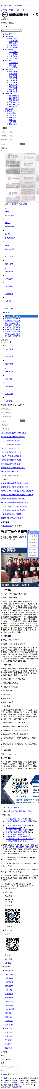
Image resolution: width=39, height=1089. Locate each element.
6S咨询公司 (29, 5)
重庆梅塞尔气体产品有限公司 (17, 836)
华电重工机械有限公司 (14, 841)
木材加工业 (13, 89)
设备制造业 (13, 71)
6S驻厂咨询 (13, 39)
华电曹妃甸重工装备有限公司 (17, 834)
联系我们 (12, 10)
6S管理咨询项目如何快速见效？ (13, 437)
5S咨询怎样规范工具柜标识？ (12, 518)
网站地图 (4, 1078)
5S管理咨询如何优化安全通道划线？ (14, 510)
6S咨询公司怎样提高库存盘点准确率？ (15, 483)
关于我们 (4, 10)
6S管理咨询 (9, 36)
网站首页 (8, 34)
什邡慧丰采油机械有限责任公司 (19, 811)
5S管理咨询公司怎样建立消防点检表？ (15, 506)
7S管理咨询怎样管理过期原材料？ (13, 499)
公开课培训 (13, 54)
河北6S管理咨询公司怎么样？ (12, 452)
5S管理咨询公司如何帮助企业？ (13, 468)
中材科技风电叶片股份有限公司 (17, 830)
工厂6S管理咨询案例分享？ (11, 441)
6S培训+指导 (14, 58)
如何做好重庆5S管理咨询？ (11, 460)
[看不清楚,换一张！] (22, 144)
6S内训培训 (13, 52)
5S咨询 (5, 847)
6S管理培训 (9, 49)
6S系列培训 (13, 56)
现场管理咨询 (14, 640)
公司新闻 (12, 115)
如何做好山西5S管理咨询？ (11, 464)
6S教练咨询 (13, 45)
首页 (10, 526)
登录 (18, 10)
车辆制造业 (13, 74)
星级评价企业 (14, 104)
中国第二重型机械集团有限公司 (17, 825)
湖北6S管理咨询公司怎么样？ (12, 448)
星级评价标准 (14, 96)
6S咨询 (11, 847)
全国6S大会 (13, 107)
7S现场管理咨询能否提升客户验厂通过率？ (17, 491)
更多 (35, 429)
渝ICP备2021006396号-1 (9, 1082)
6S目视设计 (9, 60)
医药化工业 (13, 78)
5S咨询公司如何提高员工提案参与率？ (15, 487)
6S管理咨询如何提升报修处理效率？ (14, 502)
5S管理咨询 (20, 847)
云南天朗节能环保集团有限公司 (17, 832)
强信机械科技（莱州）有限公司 (17, 819)
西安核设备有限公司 (14, 807)
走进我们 (12, 113)
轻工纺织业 (13, 76)
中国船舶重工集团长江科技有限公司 (19, 839)
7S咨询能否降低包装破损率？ (12, 514)
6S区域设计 (13, 65)
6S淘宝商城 (13, 67)
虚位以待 (12, 120)
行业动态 (12, 118)
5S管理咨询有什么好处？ (10, 471)
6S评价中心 (9, 93)
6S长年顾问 (13, 47)
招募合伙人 (9, 109)
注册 (22, 10)
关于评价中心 (14, 98)
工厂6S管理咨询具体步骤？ (11, 444)
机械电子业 (13, 85)
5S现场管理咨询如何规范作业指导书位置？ (17, 495)
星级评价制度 (14, 102)
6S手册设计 (13, 63)
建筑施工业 (13, 87)
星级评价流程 (14, 100)
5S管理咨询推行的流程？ (10, 475)
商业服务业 (13, 91)
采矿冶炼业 (13, 82)
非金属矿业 (13, 80)
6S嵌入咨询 (13, 41)
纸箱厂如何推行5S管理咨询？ (12, 456)
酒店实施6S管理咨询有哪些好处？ (13, 433)
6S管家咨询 (13, 43)
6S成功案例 (9, 69)
